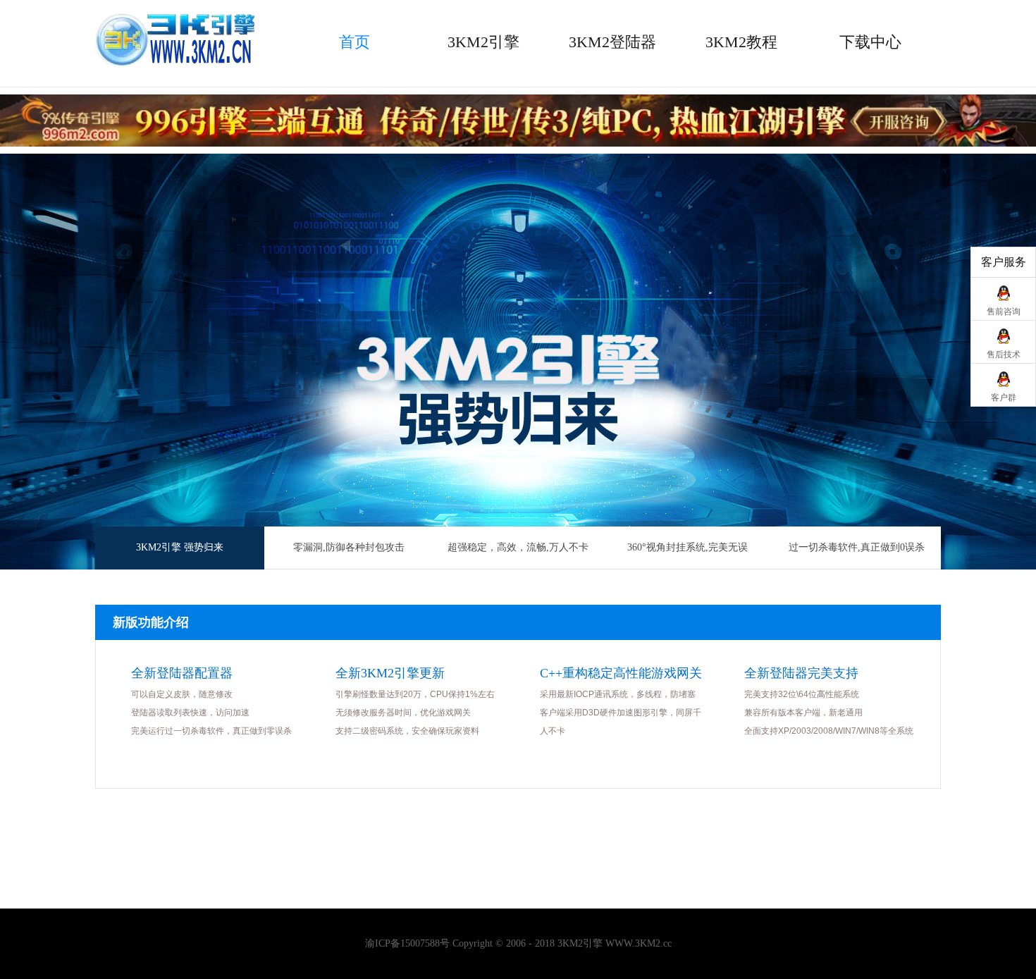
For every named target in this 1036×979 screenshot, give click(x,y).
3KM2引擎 (483, 42)
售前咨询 (1003, 311)
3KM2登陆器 (612, 42)
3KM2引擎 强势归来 (179, 547)
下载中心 (870, 42)
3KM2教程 (741, 42)
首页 (354, 42)
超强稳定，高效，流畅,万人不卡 (518, 547)
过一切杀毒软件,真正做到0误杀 (857, 547)
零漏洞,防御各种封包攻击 (349, 547)
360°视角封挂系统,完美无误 (687, 547)
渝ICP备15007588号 (407, 943)
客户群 (1003, 397)
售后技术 (1003, 354)
